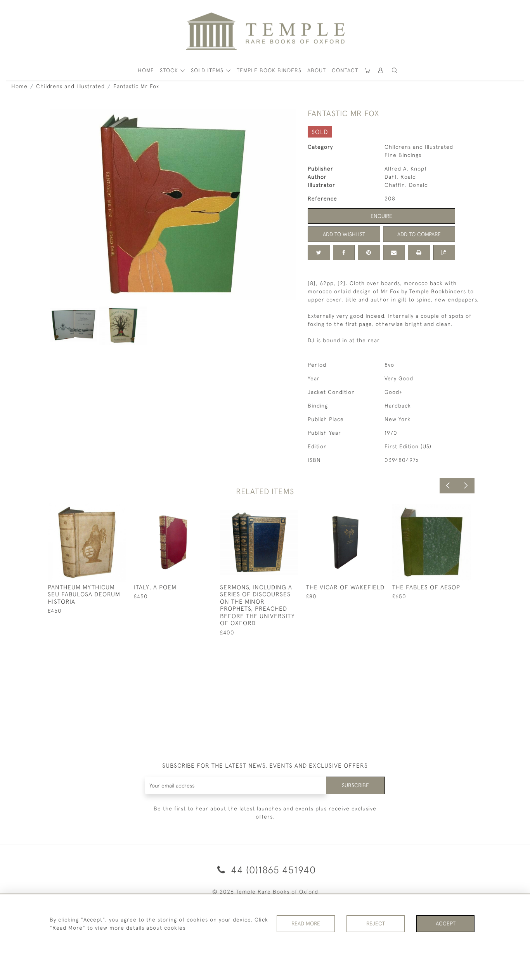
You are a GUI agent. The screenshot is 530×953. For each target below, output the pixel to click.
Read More (305, 923)
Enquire (381, 216)
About (316, 70)
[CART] (368, 70)
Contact (345, 70)
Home (19, 86)
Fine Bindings (403, 155)
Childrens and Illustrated (70, 86)
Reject (375, 923)
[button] (381, 70)
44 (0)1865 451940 (272, 869)
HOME (146, 70)
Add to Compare (419, 234)
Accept (446, 923)
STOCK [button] (170, 70)
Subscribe (355, 785)
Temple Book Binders (269, 70)
